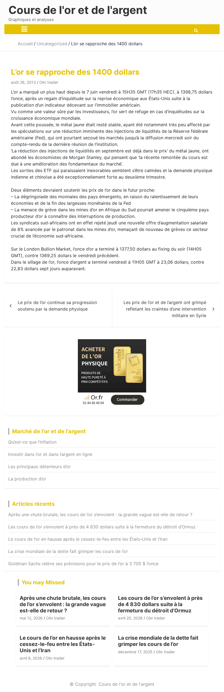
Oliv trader (48, 82)
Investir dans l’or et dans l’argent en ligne (50, 454)
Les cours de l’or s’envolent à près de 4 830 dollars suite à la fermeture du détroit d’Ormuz (102, 526)
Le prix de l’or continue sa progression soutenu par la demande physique (57, 306)
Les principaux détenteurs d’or (39, 466)
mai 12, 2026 (31, 618)
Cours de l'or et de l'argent (77, 10)
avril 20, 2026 (130, 618)
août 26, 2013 (23, 82)
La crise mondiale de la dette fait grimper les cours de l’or (68, 551)
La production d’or (27, 479)
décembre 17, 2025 (135, 651)
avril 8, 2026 (31, 658)
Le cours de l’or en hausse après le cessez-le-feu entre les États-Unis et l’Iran (87, 539)
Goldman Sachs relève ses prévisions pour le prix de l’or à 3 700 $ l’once (83, 563)
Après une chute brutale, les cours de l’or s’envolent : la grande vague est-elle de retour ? (100, 514)
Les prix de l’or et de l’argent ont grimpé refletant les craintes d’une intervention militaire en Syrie (164, 309)
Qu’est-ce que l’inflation (32, 442)
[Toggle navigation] (24, 29)
